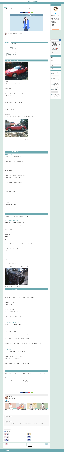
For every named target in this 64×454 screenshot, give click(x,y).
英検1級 (52, 57)
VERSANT (53, 73)
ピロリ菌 (52, 95)
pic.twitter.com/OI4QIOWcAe (55, 49)
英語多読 (52, 60)
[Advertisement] (26, 144)
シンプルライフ (53, 89)
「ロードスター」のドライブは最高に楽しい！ (12, 43)
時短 (52, 94)
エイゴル (55, 94)
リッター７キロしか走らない (10, 47)
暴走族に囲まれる (9, 53)
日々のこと (5, 7)
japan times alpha (56, 73)
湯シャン (58, 94)
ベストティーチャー (53, 79)
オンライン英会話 (57, 84)
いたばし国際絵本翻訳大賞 (57, 95)
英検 (54, 84)
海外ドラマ (58, 79)
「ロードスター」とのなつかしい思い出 (11, 52)
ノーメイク (57, 89)
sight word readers (53, 78)
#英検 (57, 48)
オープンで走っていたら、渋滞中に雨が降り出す (12, 54)
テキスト (52, 83)
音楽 (55, 83)
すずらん (10, 396)
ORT (52, 84)
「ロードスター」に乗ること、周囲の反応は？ (12, 48)
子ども (57, 83)
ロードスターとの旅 (9, 55)
